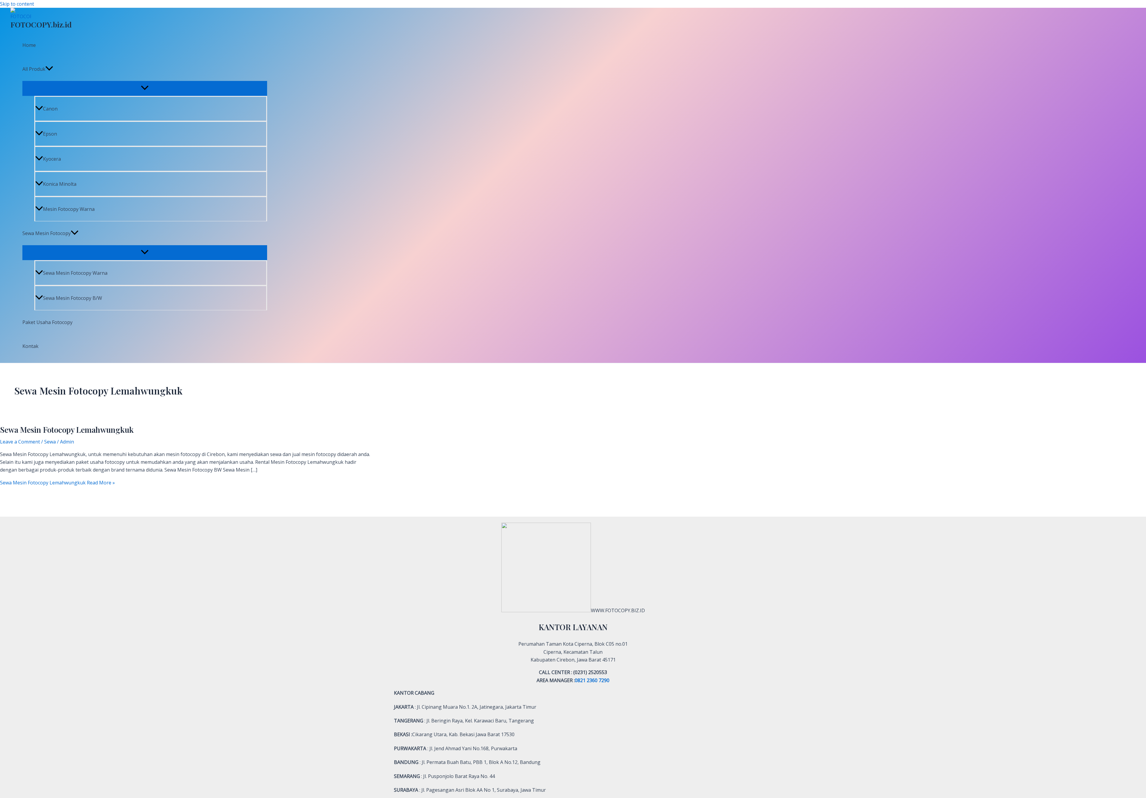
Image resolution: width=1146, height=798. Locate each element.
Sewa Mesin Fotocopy (46, 233)
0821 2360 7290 (592, 680)
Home (29, 45)
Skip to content (17, 4)
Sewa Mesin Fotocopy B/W (72, 298)
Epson (50, 134)
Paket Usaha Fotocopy (47, 322)
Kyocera (52, 159)
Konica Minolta (59, 184)
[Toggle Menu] (144, 88)
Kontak (30, 346)
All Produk (33, 69)
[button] (49, 69)
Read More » (57, 482)
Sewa (50, 441)
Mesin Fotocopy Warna (69, 209)
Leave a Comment (20, 441)
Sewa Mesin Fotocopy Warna (75, 273)
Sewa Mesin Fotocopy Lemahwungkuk (67, 429)
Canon (50, 108)
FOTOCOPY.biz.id (41, 24)
